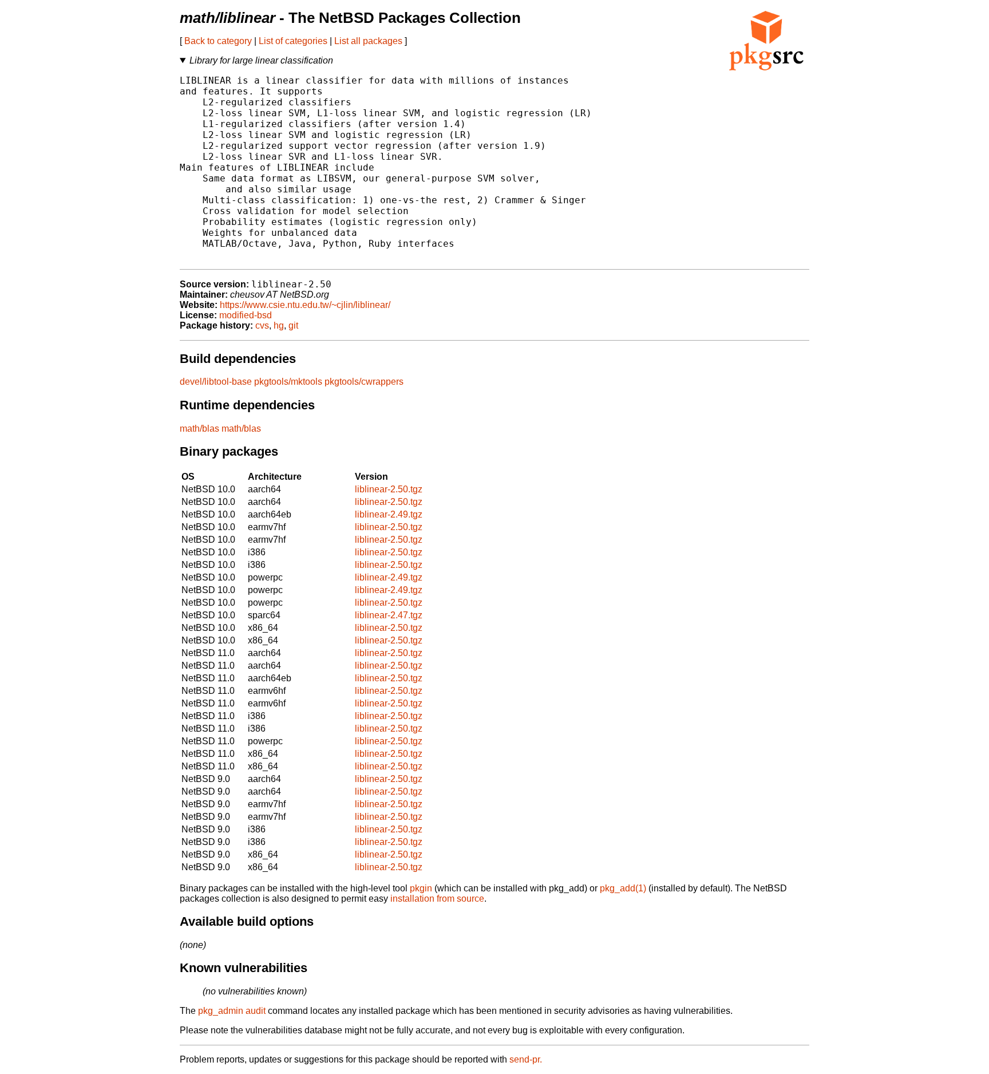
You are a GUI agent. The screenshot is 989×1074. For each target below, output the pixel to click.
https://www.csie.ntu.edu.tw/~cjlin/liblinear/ (305, 305)
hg (279, 325)
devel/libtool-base (216, 381)
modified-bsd (245, 315)
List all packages (368, 41)
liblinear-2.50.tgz (388, 489)
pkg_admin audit (232, 1011)
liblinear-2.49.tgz (388, 514)
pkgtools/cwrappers (364, 381)
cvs (262, 325)
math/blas (199, 428)
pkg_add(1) (623, 888)
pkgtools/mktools (288, 381)
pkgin (421, 888)
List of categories (293, 41)
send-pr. (525, 1059)
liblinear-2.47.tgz (388, 615)
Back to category (218, 41)
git (293, 325)
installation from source (437, 898)
